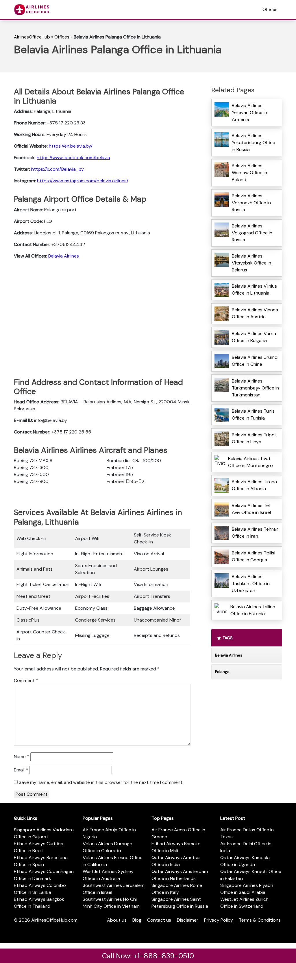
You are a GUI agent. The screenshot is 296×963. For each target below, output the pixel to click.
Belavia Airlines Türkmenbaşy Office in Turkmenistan (255, 388)
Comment (26, 680)
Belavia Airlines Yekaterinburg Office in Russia (253, 142)
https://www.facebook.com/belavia (73, 158)
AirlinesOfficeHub (32, 37)
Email (21, 770)
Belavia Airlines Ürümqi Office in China (255, 360)
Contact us (159, 920)
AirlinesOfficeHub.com (54, 920)
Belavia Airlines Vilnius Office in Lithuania (254, 289)
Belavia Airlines (63, 256)
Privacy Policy (218, 920)
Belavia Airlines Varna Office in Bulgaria (254, 336)
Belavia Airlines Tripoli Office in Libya (254, 438)
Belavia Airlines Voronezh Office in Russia (251, 203)
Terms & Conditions (260, 920)
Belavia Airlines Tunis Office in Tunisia (253, 414)
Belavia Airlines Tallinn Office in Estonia (252, 610)
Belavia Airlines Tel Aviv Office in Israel (251, 508)
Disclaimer (187, 920)
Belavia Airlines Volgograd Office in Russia (252, 233)
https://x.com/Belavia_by (57, 169)
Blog (136, 920)
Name (21, 757)
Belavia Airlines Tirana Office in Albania (254, 485)
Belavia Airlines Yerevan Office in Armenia (249, 112)
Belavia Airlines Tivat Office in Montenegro (250, 461)
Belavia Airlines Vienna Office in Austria (255, 313)
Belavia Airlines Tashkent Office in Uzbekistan (251, 583)
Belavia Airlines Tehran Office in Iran (255, 532)
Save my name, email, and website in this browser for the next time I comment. (101, 782)
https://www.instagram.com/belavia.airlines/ (82, 181)
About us (117, 920)
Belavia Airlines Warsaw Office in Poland (249, 173)
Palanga (222, 671)
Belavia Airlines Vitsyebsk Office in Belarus (251, 263)
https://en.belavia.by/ (70, 146)
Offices (270, 9)
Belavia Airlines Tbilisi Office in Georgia (253, 556)
